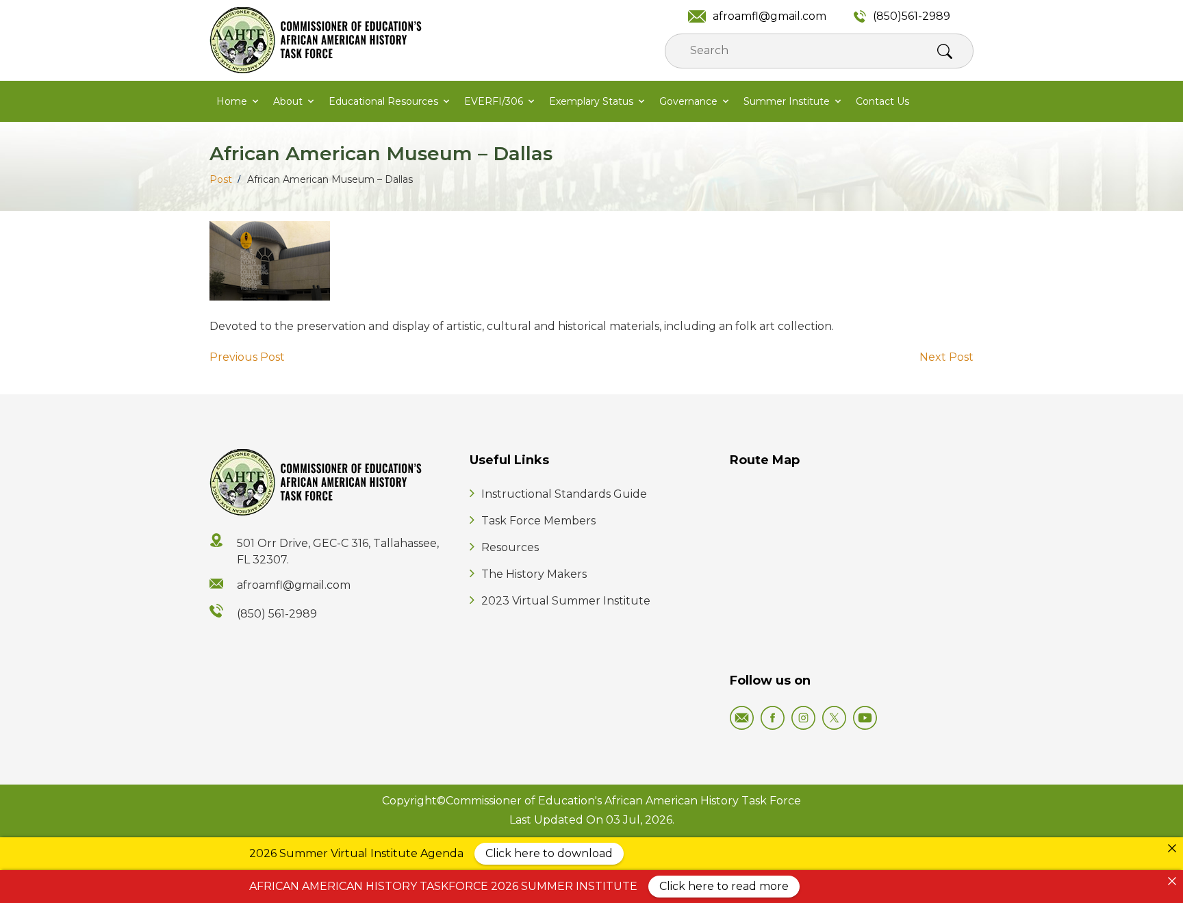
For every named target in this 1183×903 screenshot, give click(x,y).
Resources (510, 547)
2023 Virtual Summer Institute (565, 600)
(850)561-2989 (911, 16)
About (288, 101)
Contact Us (882, 101)
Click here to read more (724, 886)
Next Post (946, 357)
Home (231, 101)
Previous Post (247, 357)
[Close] (1172, 848)
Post (220, 179)
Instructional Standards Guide (564, 493)
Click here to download (549, 853)
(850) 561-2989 (277, 613)
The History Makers (534, 574)
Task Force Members (538, 520)
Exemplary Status (591, 101)
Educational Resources (383, 101)
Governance (688, 101)
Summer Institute (786, 101)
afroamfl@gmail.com (769, 16)
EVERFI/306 (493, 101)
